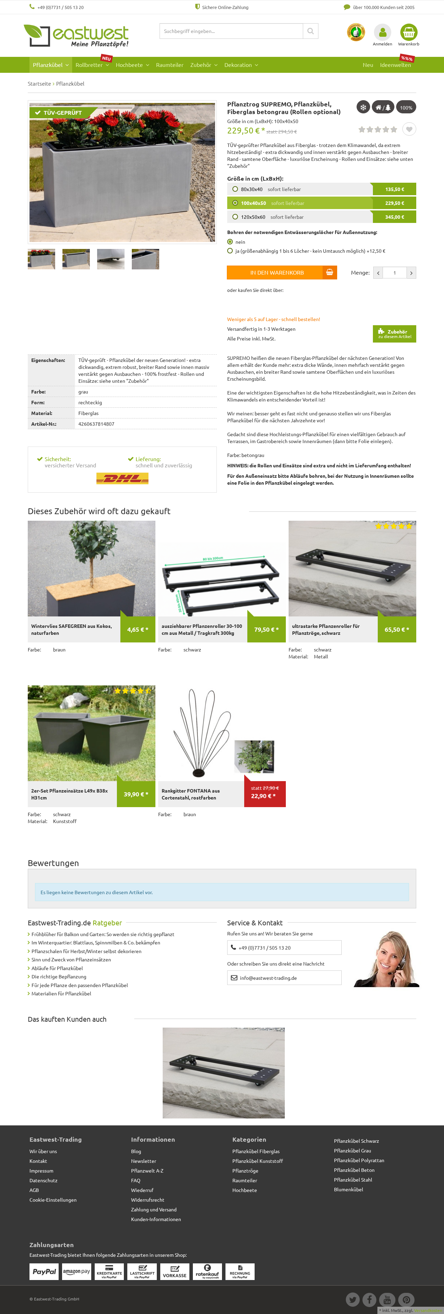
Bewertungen (53, 863)
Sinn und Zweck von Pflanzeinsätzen (71, 959)
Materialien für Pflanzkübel (61, 993)
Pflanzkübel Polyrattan (359, 1160)
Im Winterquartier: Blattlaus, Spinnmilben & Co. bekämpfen (96, 942)
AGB (34, 1190)
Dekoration (238, 64)
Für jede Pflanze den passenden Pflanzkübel (80, 985)
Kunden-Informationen (156, 1219)
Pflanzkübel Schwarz (356, 1141)
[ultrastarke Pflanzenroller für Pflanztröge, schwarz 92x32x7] (352, 568)
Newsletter (143, 1161)
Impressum (41, 1170)
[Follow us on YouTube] (386, 1301)
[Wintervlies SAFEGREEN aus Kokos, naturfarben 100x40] (91, 568)
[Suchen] (310, 31)
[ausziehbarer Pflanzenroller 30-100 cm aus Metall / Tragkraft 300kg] (222, 568)
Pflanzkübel (48, 64)
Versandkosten (428, 1310)
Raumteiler (169, 64)
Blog (136, 1151)
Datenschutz (43, 1180)
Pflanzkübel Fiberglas (256, 1151)
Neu (368, 64)
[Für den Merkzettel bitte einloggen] (409, 130)
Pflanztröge (245, 1170)
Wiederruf (142, 1190)
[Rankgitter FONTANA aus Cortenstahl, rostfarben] (222, 733)
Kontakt (38, 1161)
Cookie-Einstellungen (53, 1199)
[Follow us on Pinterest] (405, 1301)
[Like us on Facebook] (369, 1301)
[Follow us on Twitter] (352, 1301)
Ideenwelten (396, 62)
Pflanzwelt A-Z (147, 1170)
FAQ (135, 1180)
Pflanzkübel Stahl (353, 1179)
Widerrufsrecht (147, 1199)
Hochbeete (130, 64)
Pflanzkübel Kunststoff (257, 1161)
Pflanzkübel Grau (352, 1150)
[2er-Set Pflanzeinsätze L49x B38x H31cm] (91, 733)
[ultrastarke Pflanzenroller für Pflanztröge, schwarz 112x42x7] (224, 1073)
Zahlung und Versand (154, 1209)
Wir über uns (43, 1151)
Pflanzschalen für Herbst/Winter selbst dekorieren (87, 951)
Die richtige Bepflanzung (59, 976)
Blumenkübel (348, 1189)
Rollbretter (93, 62)
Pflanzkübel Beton (354, 1170)
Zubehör (201, 64)
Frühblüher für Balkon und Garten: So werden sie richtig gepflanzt (103, 934)
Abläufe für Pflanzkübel (57, 968)
